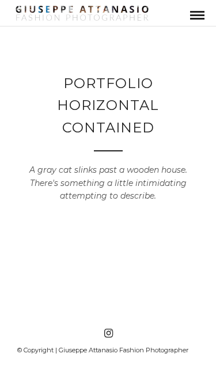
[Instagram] (108, 333)
